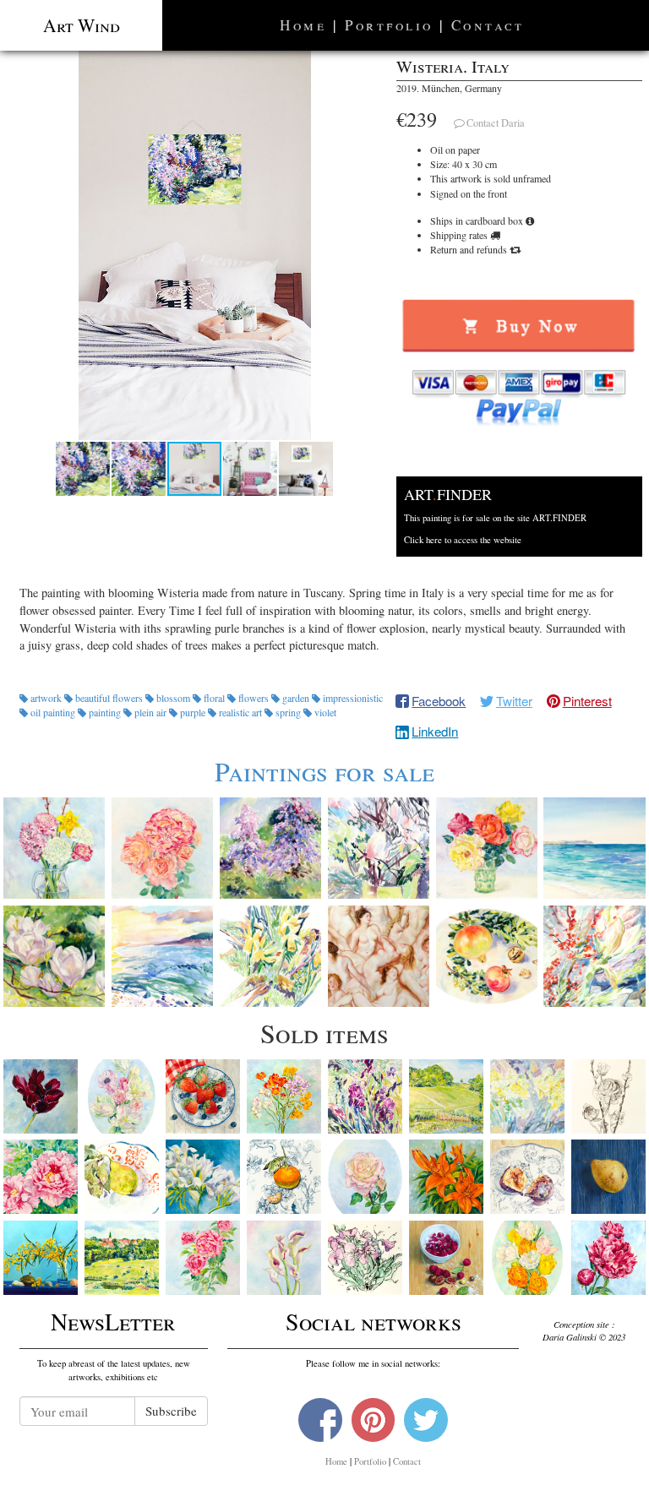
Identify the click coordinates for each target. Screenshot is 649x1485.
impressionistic (351, 697)
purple (192, 712)
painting (104, 712)
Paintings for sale (324, 771)
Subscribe (171, 1410)
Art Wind (81, 25)
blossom (173, 697)
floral (214, 697)
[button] (195, 245)
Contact (488, 25)
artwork (46, 697)
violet (324, 712)
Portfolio (389, 25)
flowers (253, 697)
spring (288, 712)
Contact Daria (495, 123)
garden (296, 697)
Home (303, 25)
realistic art (240, 712)
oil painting (53, 712)
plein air (150, 712)
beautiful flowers (109, 697)
